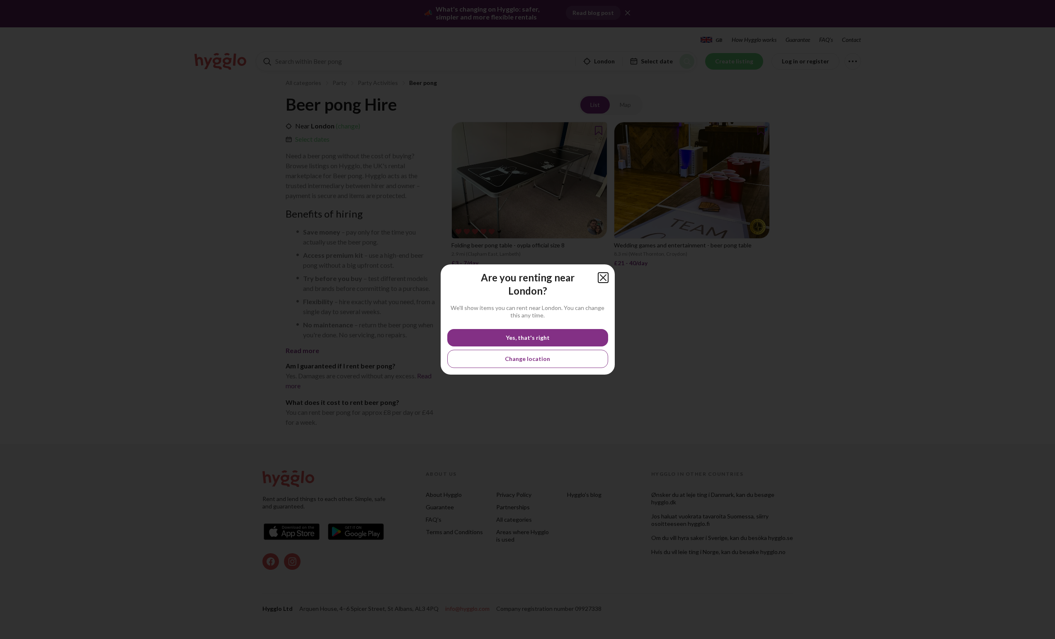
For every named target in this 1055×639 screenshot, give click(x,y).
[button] (603, 278)
